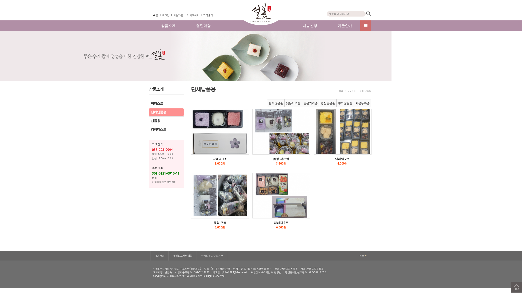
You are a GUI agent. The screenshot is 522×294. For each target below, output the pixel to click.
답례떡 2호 (342, 159)
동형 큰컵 (219, 223)
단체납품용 (158, 112)
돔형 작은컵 (281, 159)
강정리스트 (158, 129)
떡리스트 (157, 103)
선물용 (155, 121)
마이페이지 (193, 15)
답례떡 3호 (281, 223)
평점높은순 (328, 103)
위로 (362, 255)
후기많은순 (345, 103)
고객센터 (208, 15)
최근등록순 (362, 103)
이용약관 (159, 255)
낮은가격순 (293, 103)
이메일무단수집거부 (212, 255)
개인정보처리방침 (182, 255)
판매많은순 (276, 103)
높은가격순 (310, 103)
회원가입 (178, 15)
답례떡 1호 (219, 159)
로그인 (165, 15)
